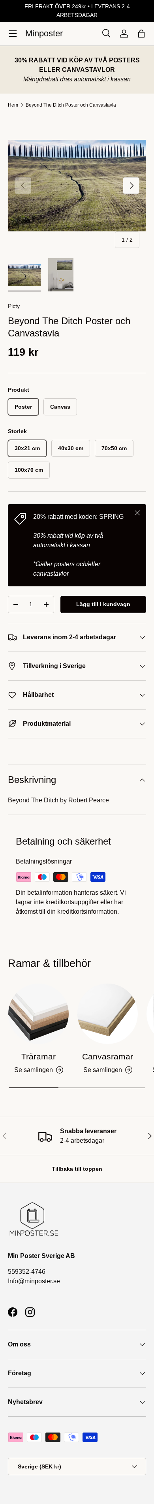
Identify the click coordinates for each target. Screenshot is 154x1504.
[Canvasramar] (107, 1014)
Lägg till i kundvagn (103, 604)
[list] (77, 185)
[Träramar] (38, 1014)
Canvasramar (107, 1056)
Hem (13, 105)
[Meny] (12, 33)
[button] (141, 33)
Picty (14, 306)
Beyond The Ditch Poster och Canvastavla (71, 105)
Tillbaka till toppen (77, 1169)
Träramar (38, 1056)
